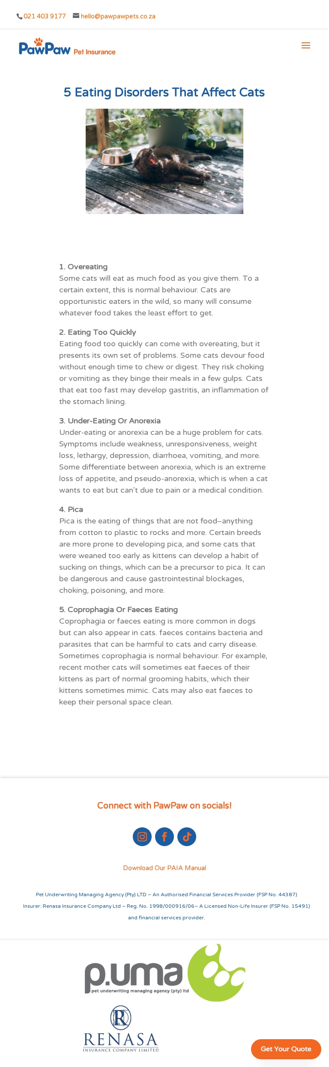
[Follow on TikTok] (186, 836)
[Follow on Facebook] (164, 836)
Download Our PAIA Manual (164, 868)
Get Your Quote (286, 1049)
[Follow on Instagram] (142, 836)
